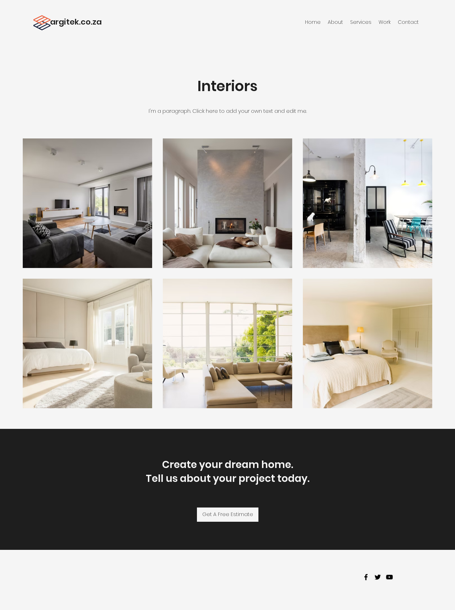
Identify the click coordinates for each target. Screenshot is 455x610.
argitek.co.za (76, 21)
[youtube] (389, 577)
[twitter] (378, 577)
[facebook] (366, 577)
